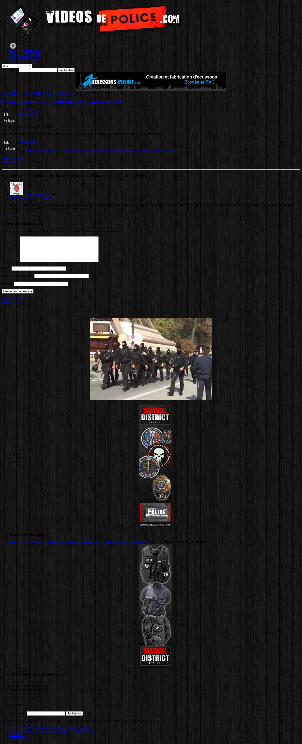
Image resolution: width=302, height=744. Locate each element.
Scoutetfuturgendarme (38, 194)
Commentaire (10, 261)
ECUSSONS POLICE (25, 51)
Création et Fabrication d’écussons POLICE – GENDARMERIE (52, 731)
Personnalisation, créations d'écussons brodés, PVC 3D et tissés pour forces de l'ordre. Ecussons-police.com (79, 542)
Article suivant (11, 162)
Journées (101, 150)
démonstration (46, 150)
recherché (145, 150)
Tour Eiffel (166, 150)
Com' (69, 93)
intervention (88, 150)
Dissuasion (62, 150)
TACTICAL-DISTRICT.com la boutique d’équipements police (51, 727)
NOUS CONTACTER (25, 59)
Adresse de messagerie (17, 276)
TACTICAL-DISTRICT (26, 55)
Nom (6, 268)
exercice (74, 150)
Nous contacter (19, 739)
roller (155, 150)
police (122, 150)
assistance (30, 150)
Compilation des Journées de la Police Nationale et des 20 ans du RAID (61, 101)
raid (136, 150)
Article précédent (13, 158)
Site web (7, 283)
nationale (113, 150)
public (130, 150)
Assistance (17, 735)
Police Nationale (28, 109)
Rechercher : (10, 70)
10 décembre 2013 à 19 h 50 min (31, 197)
